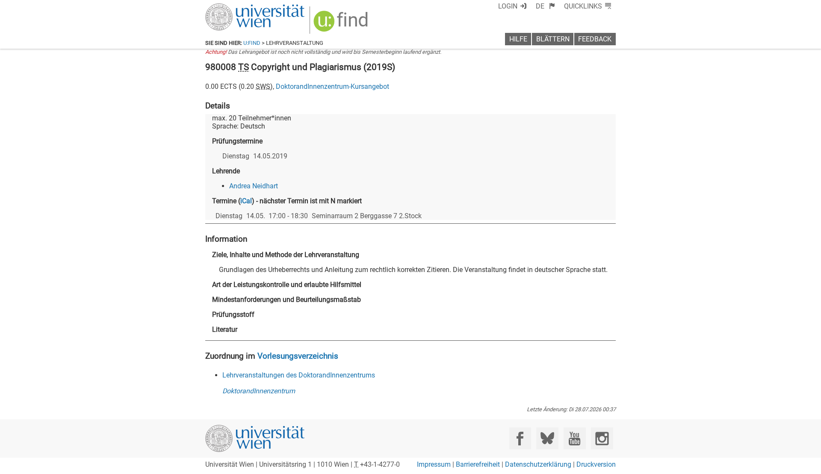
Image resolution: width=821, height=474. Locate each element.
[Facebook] (520, 438)
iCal (246, 201)
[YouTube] (574, 438)
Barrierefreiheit (478, 464)
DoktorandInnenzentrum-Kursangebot (332, 86)
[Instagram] (602, 438)
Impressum (434, 464)
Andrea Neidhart (253, 186)
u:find (251, 43)
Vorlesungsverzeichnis (297, 356)
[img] (342, 24)
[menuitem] (545, 6)
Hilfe (518, 39)
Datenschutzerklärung (538, 464)
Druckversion (596, 464)
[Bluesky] (547, 438)
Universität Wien (234, 7)
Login (507, 6)
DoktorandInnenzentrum (258, 391)
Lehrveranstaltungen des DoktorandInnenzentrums (298, 375)
